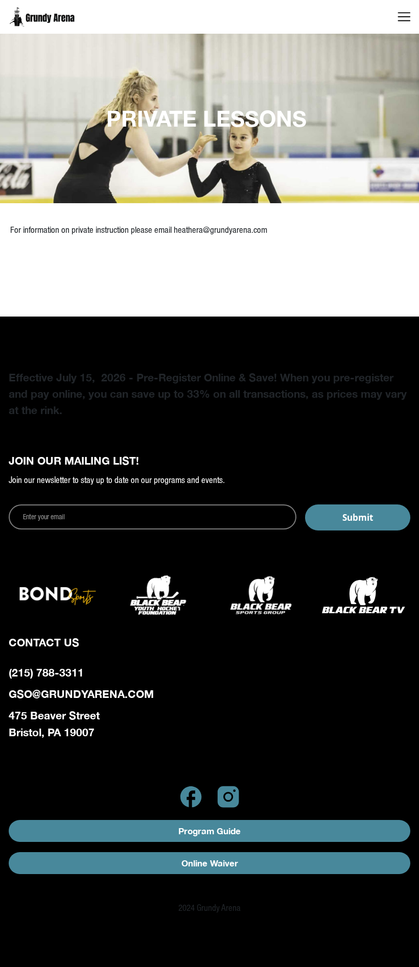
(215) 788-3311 (46, 672)
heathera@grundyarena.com (220, 230)
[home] (56, 17)
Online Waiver (209, 863)
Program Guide (209, 831)
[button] (404, 16)
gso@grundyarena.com (81, 693)
